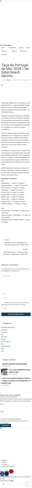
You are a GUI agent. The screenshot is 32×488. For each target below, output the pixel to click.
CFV (2, 334)
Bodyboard (4, 330)
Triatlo (2, 348)
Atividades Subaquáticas (8, 327)
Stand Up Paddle (5, 346)
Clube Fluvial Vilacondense (6, 45)
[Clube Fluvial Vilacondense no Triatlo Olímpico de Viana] (4, 372)
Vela (2, 351)
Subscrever (5, 425)
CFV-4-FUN (4, 337)
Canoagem (4, 332)
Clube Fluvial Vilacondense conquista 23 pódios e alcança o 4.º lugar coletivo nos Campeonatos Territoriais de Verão (16, 380)
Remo (8, 80)
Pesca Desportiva (6, 341)
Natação (3, 339)
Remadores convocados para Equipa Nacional (14, 364)
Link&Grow (17, 480)
